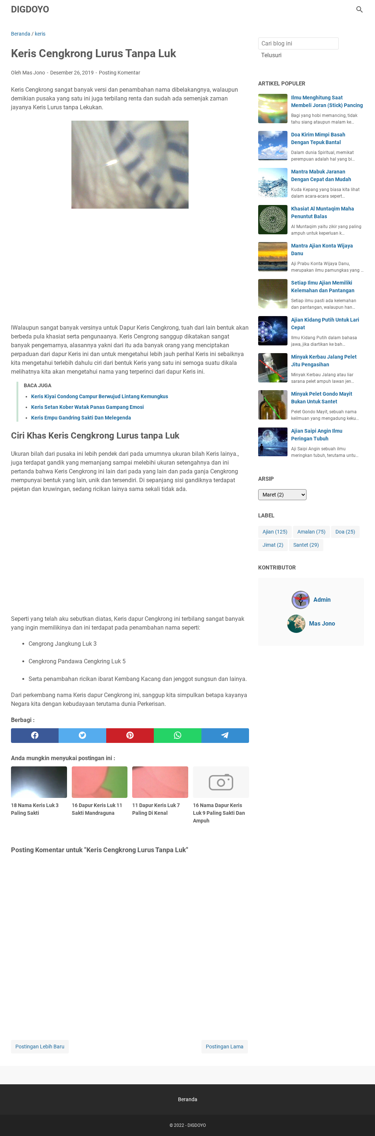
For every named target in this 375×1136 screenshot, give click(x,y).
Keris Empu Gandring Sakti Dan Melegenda (81, 418)
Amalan (311, 532)
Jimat (273, 545)
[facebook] (35, 735)
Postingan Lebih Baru (39, 1046)
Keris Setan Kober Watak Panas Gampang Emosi (87, 407)
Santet (306, 545)
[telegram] (225, 735)
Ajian (275, 532)
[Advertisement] (130, 267)
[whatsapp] (177, 735)
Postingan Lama (225, 1046)
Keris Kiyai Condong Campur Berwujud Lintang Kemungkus (99, 396)
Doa (345, 532)
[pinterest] (130, 735)
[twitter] (82, 735)
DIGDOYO (30, 9)
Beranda (187, 1099)
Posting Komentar (119, 73)
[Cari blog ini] (359, 9)
